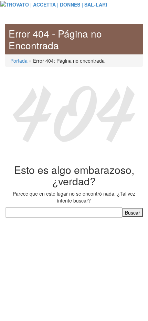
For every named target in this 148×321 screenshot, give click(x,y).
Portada (19, 60)
